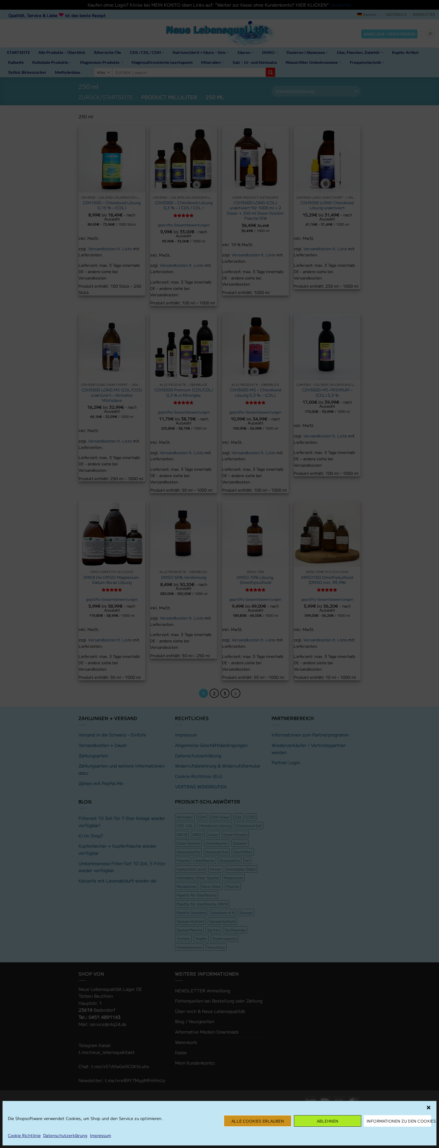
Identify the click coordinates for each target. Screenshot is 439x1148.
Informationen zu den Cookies (399, 1121)
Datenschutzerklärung (65, 1135)
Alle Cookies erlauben (257, 1121)
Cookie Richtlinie (24, 1135)
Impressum (100, 1135)
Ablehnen (327, 1121)
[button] (428, 1107)
